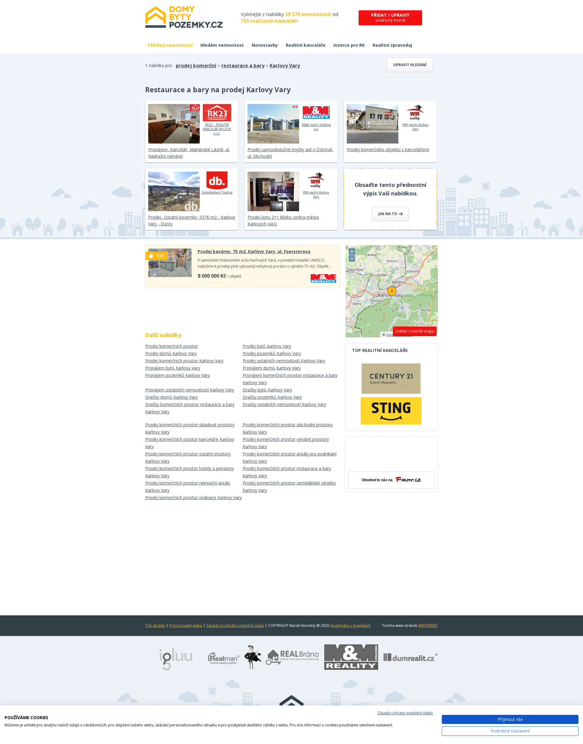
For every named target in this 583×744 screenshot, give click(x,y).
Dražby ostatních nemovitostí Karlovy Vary (284, 404)
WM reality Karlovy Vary (415, 127)
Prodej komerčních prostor (171, 346)
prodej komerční (196, 65)
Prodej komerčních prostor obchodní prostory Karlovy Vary (288, 428)
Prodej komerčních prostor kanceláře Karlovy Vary (189, 442)
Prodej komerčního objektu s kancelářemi (388, 149)
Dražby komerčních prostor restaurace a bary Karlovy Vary (189, 407)
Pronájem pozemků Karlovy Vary (177, 375)
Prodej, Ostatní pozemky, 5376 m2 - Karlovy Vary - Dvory (191, 220)
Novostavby (265, 45)
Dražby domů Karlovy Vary (171, 397)
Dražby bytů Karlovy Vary (267, 390)
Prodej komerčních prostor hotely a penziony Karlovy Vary (189, 472)
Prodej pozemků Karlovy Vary (272, 353)
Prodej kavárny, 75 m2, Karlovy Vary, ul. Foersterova (254, 251)
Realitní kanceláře (306, 45)
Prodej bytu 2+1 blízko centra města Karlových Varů (283, 220)
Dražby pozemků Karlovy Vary (272, 397)
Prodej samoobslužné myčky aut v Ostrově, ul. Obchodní (290, 153)
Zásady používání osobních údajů (235, 625)
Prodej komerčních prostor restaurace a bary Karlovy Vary (287, 472)
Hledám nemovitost (222, 45)
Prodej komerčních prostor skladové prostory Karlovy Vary (189, 428)
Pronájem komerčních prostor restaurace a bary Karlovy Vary (290, 378)
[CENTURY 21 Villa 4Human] (391, 380)
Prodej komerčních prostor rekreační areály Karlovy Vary (187, 486)
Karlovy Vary (285, 65)
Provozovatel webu (185, 625)
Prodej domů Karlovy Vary (171, 353)
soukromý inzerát (390, 17)
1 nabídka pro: (159, 65)
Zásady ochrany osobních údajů (405, 712)
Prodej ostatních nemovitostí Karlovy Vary (284, 361)
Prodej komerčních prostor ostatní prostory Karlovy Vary (188, 457)
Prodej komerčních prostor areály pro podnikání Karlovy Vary (289, 457)
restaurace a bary (242, 65)
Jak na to (388, 213)
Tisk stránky (155, 625)
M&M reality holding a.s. (316, 127)
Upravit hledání (410, 64)
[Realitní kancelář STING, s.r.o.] (391, 410)
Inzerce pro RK (349, 45)
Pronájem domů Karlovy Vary (272, 368)
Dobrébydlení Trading (217, 192)
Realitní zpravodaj (392, 45)
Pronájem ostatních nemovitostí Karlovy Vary (189, 390)
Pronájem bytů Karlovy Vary (172, 368)
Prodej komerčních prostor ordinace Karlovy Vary (193, 497)
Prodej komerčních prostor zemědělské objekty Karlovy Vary (289, 486)
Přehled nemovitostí (170, 45)
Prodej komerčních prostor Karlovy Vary (184, 361)
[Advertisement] (242, 307)
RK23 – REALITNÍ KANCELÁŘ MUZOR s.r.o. (217, 129)
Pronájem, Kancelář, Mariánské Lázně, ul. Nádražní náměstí (189, 153)
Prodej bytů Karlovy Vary (267, 346)
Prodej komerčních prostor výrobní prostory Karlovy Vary (286, 442)
